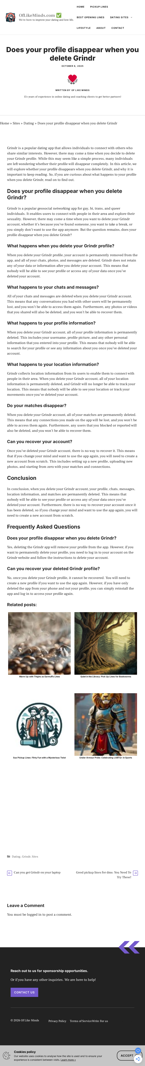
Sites (16, 123)
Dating (29, 123)
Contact (117, 27)
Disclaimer (125, 1021)
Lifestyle (84, 27)
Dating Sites (119, 17)
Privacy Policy (57, 1021)
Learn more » (68, 1059)
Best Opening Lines (91, 17)
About (101, 27)
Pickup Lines (99, 6)
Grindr (26, 857)
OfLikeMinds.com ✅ (40, 15)
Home (81, 6)
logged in (34, 914)
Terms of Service (81, 1021)
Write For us (100, 1021)
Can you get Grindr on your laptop (37, 872)
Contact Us (24, 992)
